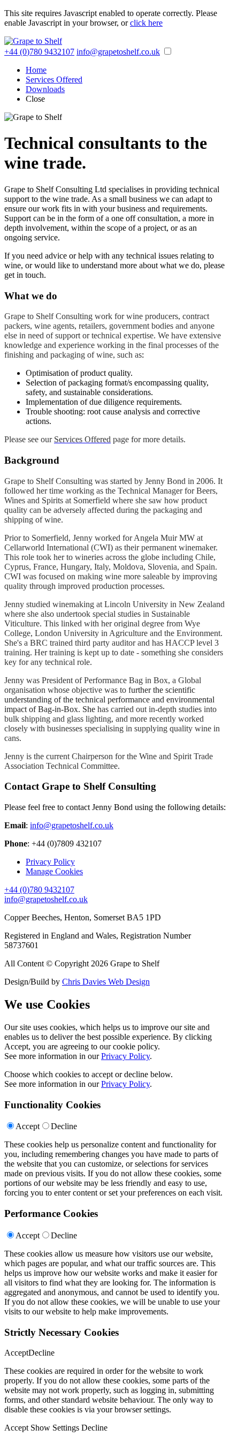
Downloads (45, 89)
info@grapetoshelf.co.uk (118, 51)
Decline (64, 1126)
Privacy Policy (50, 861)
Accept (28, 1126)
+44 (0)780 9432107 (39, 51)
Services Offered (54, 79)
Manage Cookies (54, 871)
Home (36, 69)
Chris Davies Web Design (106, 981)
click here (146, 22)
